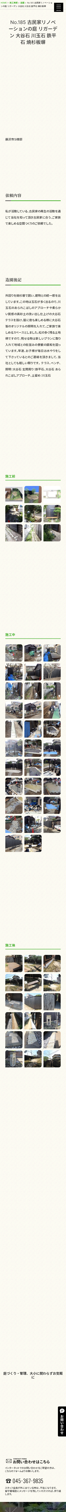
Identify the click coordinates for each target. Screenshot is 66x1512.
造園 (22, 2)
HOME (4, 2)
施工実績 (14, 2)
